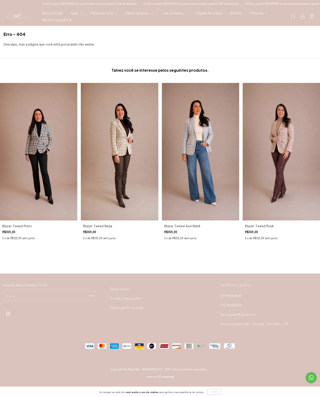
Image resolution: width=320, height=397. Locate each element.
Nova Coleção (52, 13)
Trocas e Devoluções (125, 298)
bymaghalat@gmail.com (238, 314)
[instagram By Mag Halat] (8, 313)
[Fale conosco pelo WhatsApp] (311, 377)
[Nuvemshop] (160, 377)
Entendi (214, 391)
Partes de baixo (138, 13)
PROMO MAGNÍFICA (57, 20)
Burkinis (236, 13)
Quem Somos (120, 288)
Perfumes (257, 13)
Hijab (75, 13)
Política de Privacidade (127, 307)
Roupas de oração (209, 13)
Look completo (172, 13)
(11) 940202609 (231, 305)
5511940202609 (231, 295)
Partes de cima (102, 13)
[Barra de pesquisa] (293, 16)
